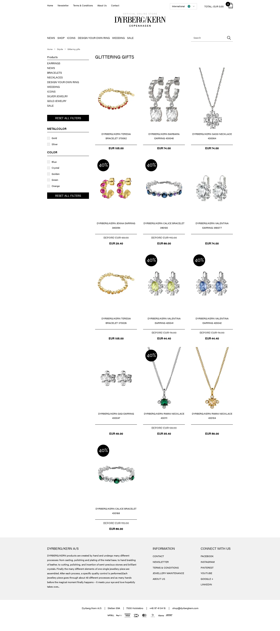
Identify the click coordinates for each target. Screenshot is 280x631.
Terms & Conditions (83, 5)
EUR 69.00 (164, 243)
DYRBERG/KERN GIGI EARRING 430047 (116, 416)
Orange (56, 186)
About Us (102, 5)
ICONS (71, 38)
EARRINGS (53, 63)
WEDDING (118, 38)
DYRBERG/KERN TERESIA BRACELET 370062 (116, 136)
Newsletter (63, 5)
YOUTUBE (206, 573)
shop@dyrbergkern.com (185, 608)
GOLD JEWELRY (56, 101)
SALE (130, 38)
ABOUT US (159, 579)
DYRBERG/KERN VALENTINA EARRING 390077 (212, 225)
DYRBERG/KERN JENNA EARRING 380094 (116, 225)
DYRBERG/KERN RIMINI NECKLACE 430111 (164, 416)
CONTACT (158, 556)
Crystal (55, 168)
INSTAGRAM (208, 562)
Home (50, 5)
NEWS (51, 38)
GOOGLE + (207, 579)
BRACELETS (54, 73)
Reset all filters (68, 118)
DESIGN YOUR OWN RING (94, 38)
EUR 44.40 (164, 338)
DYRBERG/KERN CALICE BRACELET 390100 (163, 225)
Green (55, 180)
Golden (56, 174)
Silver (55, 144)
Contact (115, 5)
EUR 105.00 (116, 148)
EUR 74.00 (164, 148)
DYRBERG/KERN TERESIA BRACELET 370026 (116, 321)
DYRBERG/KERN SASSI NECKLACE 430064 (212, 136)
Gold (54, 138)
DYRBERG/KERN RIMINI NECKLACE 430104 (212, 416)
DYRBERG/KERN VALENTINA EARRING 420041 (164, 321)
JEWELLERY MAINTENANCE (168, 573)
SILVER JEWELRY (57, 96)
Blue (54, 162)
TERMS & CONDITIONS (166, 567)
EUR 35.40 (164, 433)
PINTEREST (207, 567)
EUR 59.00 (212, 433)
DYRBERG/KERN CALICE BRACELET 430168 (116, 511)
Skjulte (60, 49)
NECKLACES (55, 77)
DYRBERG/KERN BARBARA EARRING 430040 (164, 136)
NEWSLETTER (161, 562)
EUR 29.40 (116, 243)
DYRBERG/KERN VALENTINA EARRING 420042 (212, 321)
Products (52, 57)
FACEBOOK (207, 556)
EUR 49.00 (116, 433)
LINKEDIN (206, 584)
